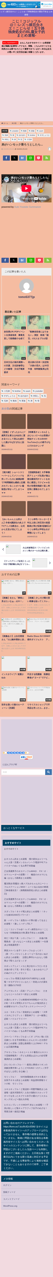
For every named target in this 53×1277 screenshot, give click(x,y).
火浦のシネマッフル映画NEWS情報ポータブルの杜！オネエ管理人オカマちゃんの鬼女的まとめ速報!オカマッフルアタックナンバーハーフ (25, 1003)
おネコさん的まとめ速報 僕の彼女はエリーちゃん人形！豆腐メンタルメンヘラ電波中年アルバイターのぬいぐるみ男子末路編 (25, 862)
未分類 (4, 131)
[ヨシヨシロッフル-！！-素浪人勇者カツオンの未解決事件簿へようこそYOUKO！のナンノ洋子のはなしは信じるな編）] (26, 1068)
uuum (41, 131)
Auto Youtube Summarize (27, 207)
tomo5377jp (26, 296)
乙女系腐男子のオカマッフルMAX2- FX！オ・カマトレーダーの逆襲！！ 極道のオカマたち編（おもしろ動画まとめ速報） (26, 874)
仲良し (7, 139)
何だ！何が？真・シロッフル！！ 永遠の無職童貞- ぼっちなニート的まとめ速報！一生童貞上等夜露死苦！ (26, 941)
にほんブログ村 (10, 764)
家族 (32, 131)
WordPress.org (10, 1206)
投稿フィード (9, 1192)
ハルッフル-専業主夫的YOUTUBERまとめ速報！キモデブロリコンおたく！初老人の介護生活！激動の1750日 (25, 981)
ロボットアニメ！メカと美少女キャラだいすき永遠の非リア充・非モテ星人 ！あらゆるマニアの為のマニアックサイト (26, 969)
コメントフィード (11, 1199)
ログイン (7, 1185)
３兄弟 (29, 139)
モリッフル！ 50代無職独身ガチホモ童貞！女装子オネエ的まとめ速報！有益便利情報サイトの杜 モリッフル (26, 1080)
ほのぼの (22, 135)
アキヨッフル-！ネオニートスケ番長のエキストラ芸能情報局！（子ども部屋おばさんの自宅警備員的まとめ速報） (26, 1055)
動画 (24, 131)
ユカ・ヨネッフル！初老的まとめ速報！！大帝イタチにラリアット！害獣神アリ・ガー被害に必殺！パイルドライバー (25, 1015)
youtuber (15, 131)
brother (32, 135)
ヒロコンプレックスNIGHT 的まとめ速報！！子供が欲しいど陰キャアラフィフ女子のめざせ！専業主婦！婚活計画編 (26, 1108)
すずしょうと (45, 135)
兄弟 (6, 135)
